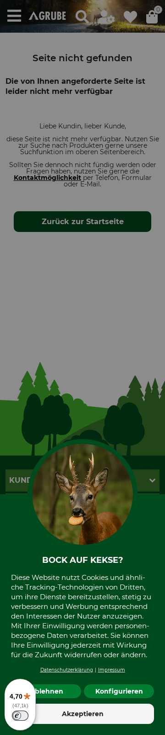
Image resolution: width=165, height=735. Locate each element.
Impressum (111, 670)
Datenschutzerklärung (66, 670)
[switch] (20, 716)
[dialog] (82, 367)
